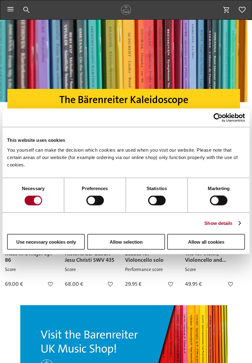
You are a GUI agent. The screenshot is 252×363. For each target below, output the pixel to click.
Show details (218, 223)
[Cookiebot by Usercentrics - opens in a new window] (218, 117)
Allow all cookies (206, 241)
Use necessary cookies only (46, 241)
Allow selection (126, 241)
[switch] (95, 200)
